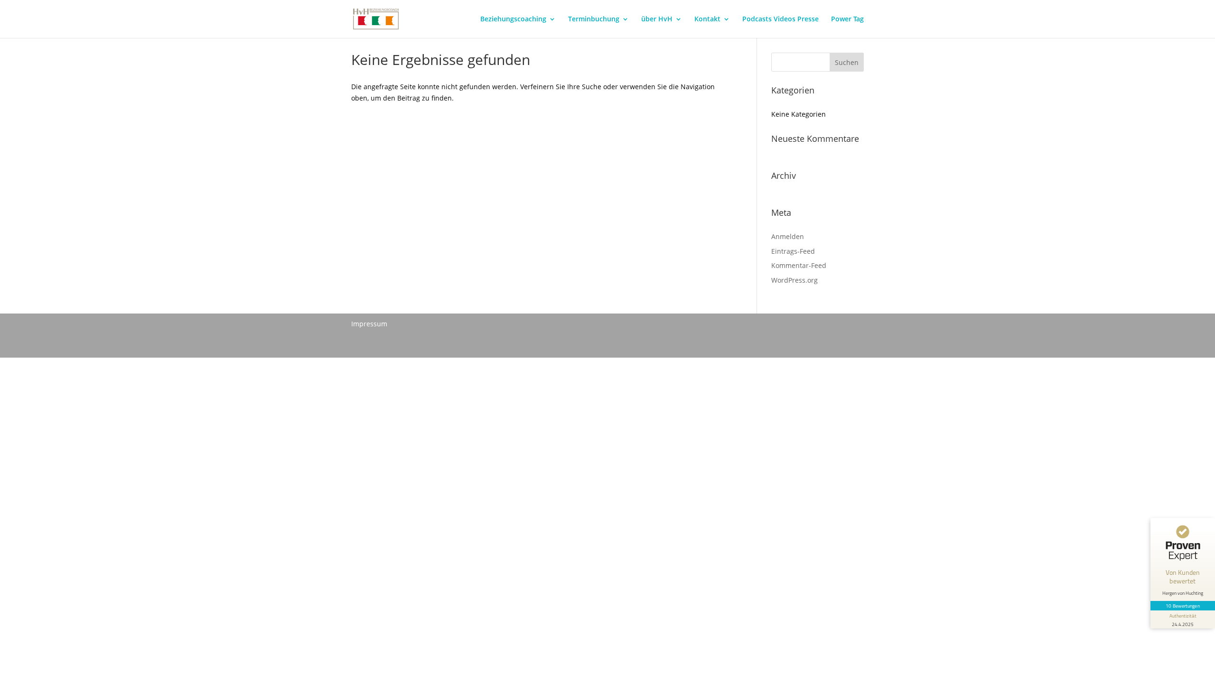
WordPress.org (794, 280)
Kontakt (707, 19)
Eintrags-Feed (793, 251)
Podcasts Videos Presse (780, 19)
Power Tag (847, 19)
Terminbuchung (593, 19)
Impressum (369, 323)
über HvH (657, 19)
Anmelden (787, 236)
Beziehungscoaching (513, 19)
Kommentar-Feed (798, 265)
